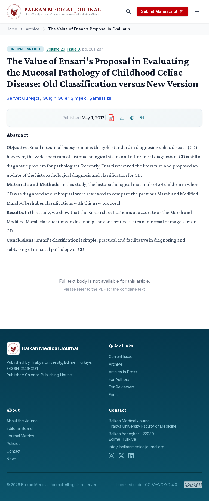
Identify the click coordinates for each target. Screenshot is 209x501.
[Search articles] (128, 11)
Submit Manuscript (159, 11)
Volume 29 (55, 49)
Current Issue (121, 356)
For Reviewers (122, 387)
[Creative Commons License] (193, 484)
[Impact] (122, 117)
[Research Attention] (132, 117)
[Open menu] (197, 11)
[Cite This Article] (142, 117)
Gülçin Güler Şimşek (64, 98)
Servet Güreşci (23, 98)
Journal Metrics (20, 436)
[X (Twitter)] (121, 455)
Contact (13, 451)
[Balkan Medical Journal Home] (63, 11)
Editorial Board (20, 428)
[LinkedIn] (131, 455)
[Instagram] (111, 455)
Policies (13, 443)
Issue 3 (73, 49)
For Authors (119, 379)
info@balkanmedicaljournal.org (136, 446)
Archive (32, 29)
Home (12, 29)
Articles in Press (123, 371)
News (12, 458)
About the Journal (22, 420)
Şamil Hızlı (100, 98)
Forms (114, 394)
